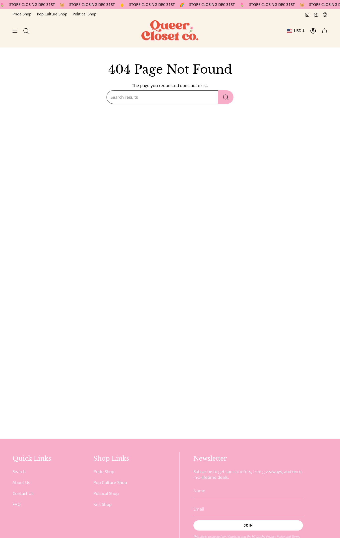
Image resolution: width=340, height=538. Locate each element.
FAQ (16, 504)
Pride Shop (21, 13)
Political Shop (84, 13)
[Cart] (324, 31)
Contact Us (22, 493)
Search (19, 471)
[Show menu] (15, 31)
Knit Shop (102, 504)
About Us (21, 482)
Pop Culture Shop (52, 13)
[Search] (225, 97)
